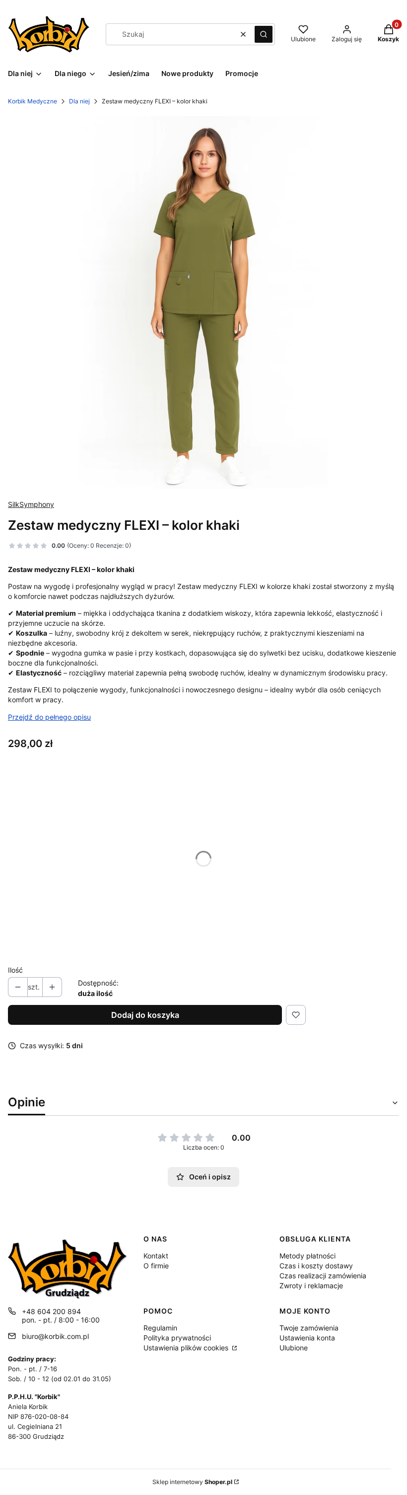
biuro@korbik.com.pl (55, 1336)
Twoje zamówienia (309, 1328)
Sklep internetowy (192, 1482)
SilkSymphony (31, 504)
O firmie (156, 1265)
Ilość (15, 970)
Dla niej (79, 101)
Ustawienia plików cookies (186, 1347)
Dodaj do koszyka (145, 1015)
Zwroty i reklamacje (311, 1285)
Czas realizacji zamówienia (322, 1275)
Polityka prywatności (177, 1337)
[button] (263, 34)
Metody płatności (307, 1255)
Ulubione (293, 1347)
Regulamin (160, 1328)
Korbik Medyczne (32, 101)
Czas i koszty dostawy (316, 1265)
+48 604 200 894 (51, 1311)
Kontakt (155, 1255)
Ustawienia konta (307, 1337)
